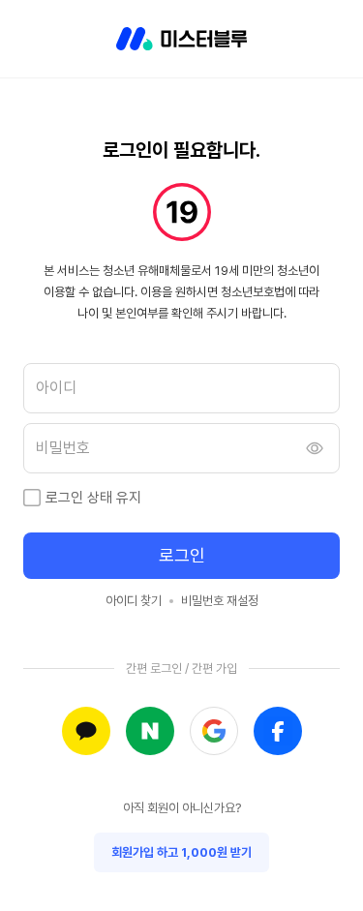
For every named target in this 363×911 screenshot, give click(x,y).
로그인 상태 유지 (93, 497)
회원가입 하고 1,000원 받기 (181, 852)
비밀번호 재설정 (219, 600)
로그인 (182, 555)
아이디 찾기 (134, 600)
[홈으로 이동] (181, 39)
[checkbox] (32, 497)
